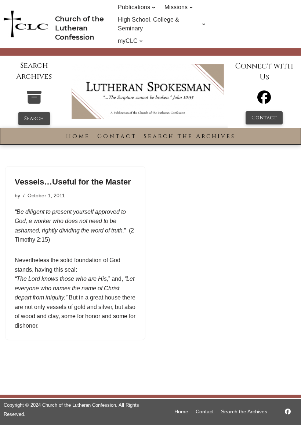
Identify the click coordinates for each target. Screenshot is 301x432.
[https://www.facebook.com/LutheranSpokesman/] (288, 412)
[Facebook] (264, 100)
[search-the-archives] (34, 101)
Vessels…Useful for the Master (73, 181)
